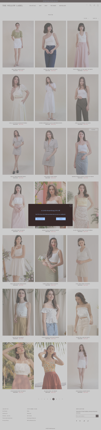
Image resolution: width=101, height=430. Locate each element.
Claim (60, 218)
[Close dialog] (71, 206)
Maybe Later (40, 218)
